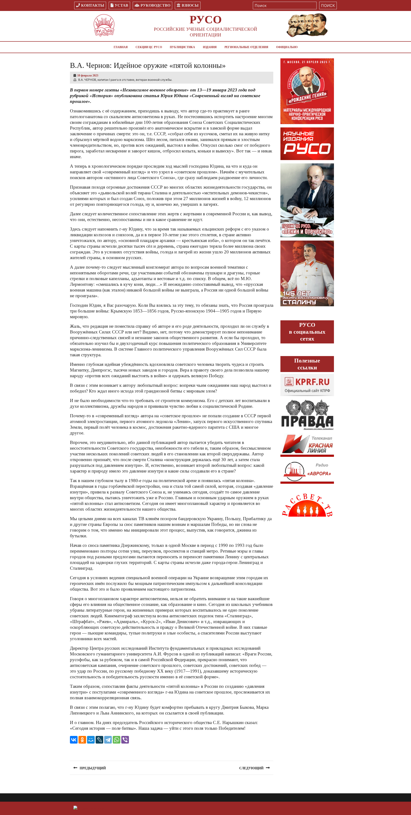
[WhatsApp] (116, 740)
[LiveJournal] (99, 740)
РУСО (206, 19)
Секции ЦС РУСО (149, 47)
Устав (121, 5)
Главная (121, 47)
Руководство (155, 5)
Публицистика (182, 47)
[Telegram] (108, 740)
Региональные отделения (246, 47)
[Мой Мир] (91, 740)
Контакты (92, 5)
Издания (210, 47)
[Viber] (125, 740)
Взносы (190, 5)
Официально (287, 47)
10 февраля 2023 (87, 75)
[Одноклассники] (82, 740)
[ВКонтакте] (74, 740)
